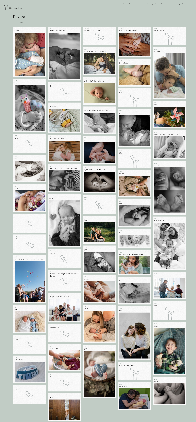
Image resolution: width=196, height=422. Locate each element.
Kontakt (184, 4)
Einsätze (147, 4)
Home (125, 4)
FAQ (178, 4)
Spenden (154, 4)
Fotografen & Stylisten (167, 4)
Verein (131, 4)
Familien (139, 4)
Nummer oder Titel (18, 22)
